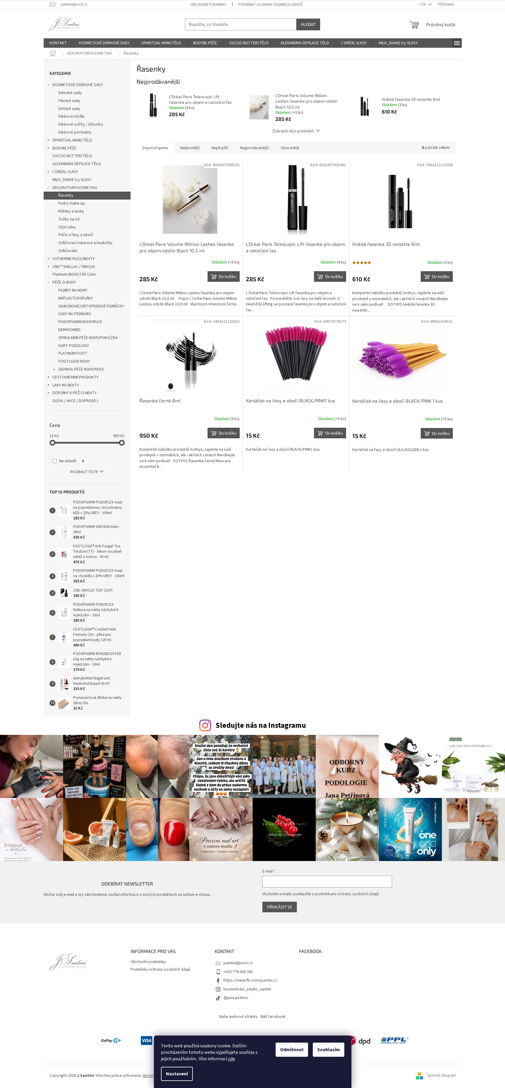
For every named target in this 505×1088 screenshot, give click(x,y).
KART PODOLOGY (73, 346)
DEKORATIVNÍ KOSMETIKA (74, 188)
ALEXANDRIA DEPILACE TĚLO (76, 164)
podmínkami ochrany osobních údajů (347, 894)
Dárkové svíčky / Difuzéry (80, 124)
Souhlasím (328, 1049)
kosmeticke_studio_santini (247, 989)
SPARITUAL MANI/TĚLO (72, 140)
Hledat (308, 24)
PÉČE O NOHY (64, 282)
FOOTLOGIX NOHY (74, 361)
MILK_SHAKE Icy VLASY (71, 180)
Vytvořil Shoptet (441, 1076)
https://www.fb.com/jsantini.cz (250, 980)
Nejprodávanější (254, 148)
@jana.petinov (236, 998)
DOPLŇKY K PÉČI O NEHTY (74, 393)
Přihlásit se (279, 906)
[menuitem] (58, 43)
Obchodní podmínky (208, 4)
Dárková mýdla (71, 116)
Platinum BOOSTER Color (74, 274)
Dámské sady (70, 93)
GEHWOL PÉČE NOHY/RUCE (81, 369)
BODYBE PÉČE (64, 148)
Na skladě (71, 461)
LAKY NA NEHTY (65, 385)
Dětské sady (69, 109)
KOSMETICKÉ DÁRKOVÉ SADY (77, 85)
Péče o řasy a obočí (75, 235)
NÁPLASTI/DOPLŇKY (75, 298)
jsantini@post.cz (238, 963)
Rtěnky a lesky (71, 211)
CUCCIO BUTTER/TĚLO (72, 156)
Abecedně (290, 148)
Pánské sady (69, 101)
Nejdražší (220, 148)
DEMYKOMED (69, 330)
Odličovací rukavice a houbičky (85, 243)
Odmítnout (292, 1049)
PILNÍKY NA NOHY (72, 290)
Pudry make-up (71, 203)
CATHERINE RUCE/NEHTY (73, 259)
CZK (423, 4)
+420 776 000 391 (238, 972)
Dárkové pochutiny (74, 132)
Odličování (67, 251)
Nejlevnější (190, 148)
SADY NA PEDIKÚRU (74, 314)
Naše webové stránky (238, 1017)
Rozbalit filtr (84, 472)
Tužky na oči (69, 219)
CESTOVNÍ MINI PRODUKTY (75, 377)
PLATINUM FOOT (72, 353)
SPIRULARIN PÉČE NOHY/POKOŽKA (88, 338)
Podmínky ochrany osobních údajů (270, 4)
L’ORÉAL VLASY (65, 172)
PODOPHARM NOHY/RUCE (80, 322)
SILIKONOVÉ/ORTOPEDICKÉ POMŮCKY (91, 306)
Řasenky (65, 195)
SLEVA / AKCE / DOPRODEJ (75, 401)
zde (231, 1059)
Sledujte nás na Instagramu (261, 725)
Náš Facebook (273, 1017)
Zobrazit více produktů (293, 130)
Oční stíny (67, 227)
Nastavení (177, 1074)
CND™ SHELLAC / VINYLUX (73, 267)
